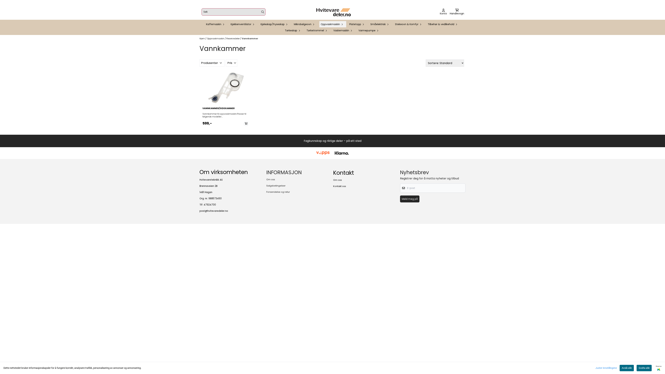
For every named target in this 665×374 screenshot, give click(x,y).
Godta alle (644, 368)
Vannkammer (250, 38)
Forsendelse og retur (278, 191)
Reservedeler (233, 38)
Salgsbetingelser (276, 185)
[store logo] (333, 12)
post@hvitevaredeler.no (214, 211)
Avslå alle (627, 368)
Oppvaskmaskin (216, 38)
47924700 (210, 204)
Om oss (270, 179)
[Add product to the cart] (246, 123)
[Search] (263, 12)
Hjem (202, 38)
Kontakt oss (339, 186)
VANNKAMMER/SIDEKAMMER (218, 108)
